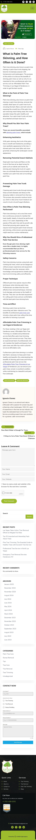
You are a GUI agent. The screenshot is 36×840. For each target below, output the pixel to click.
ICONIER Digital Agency (22, 836)
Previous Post (9, 427)
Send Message (18, 742)
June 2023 (8, 640)
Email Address (7, 710)
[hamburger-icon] (32, 8)
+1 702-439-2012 (9, 801)
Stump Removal (8, 658)
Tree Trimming (8, 672)
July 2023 (7, 636)
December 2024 (10, 588)
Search (5, 513)
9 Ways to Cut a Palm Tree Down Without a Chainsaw (19, 437)
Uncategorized (8, 676)
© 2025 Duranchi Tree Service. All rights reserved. (18, 833)
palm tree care (24, 313)
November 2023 (10, 621)
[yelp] (30, 2)
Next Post (28, 433)
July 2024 (7, 599)
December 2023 (10, 618)
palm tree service (9, 380)
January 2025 (9, 584)
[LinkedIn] (34, 2)
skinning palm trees (13, 133)
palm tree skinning (22, 380)
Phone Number (7, 717)
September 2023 (10, 629)
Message (5, 724)
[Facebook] (27, 2)
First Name (6, 691)
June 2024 (8, 603)
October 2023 (9, 625)
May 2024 (7, 606)
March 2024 (8, 614)
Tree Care (6, 665)
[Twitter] (23, 2)
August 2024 (8, 595)
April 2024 (8, 610)
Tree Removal (7, 669)
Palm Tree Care (9, 43)
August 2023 (8, 632)
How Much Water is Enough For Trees (14, 430)
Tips (4, 661)
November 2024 (10, 592)
